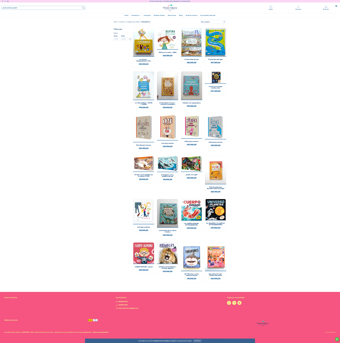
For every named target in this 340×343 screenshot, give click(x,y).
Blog (181, 15)
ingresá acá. (87, 332)
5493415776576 (123, 301)
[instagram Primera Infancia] (2, 1)
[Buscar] (83, 8)
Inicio (126, 15)
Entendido (197, 340)
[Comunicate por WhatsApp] (337, 339)
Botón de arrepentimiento (101, 332)
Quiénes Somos (159, 15)
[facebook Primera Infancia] (5, 1)
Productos (135, 15)
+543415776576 (123, 305)
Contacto (147, 15)
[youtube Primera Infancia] (8, 1)
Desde (115, 36)
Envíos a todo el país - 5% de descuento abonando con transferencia (170, 1)
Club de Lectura (191, 15)
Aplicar (130, 39)
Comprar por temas (133, 22)
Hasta (123, 36)
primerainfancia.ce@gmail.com (128, 308)
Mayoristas (172, 15)
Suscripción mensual (207, 15)
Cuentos (122, 22)
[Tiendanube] (330, 332)
